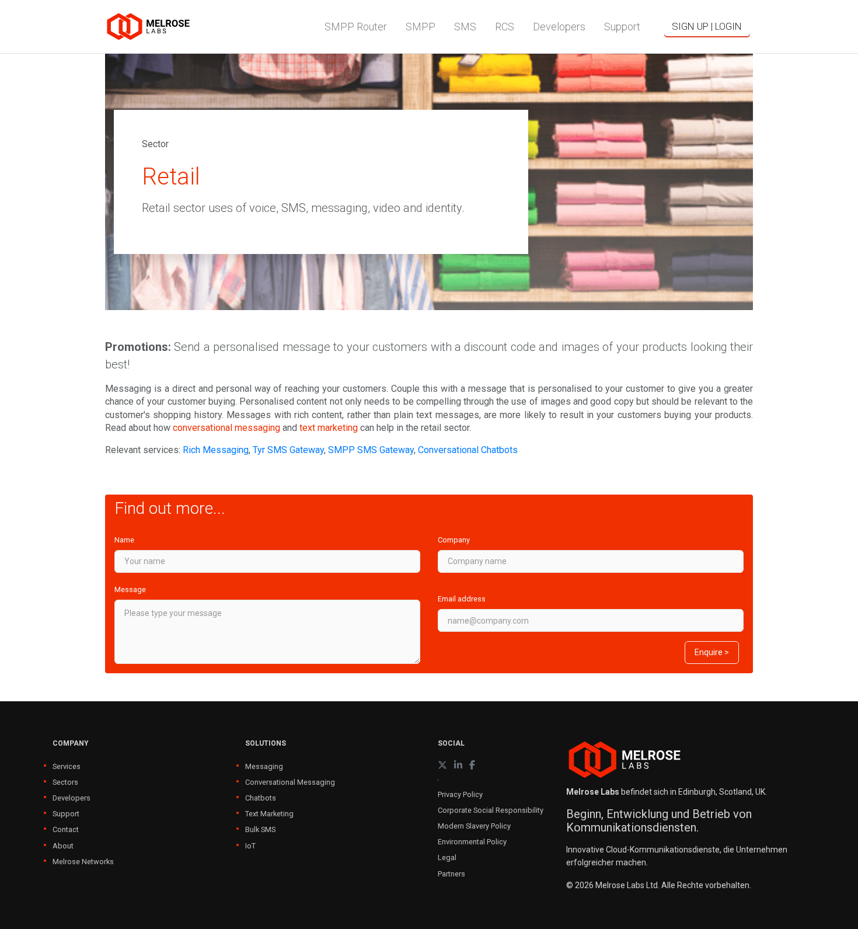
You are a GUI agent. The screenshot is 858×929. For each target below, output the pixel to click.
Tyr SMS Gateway (288, 449)
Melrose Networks (83, 861)
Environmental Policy (472, 841)
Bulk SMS (260, 829)
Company (454, 539)
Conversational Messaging (290, 782)
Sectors (65, 782)
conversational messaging (226, 427)
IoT (250, 845)
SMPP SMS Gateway (371, 449)
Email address (462, 598)
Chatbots (260, 798)
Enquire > (712, 652)
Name (124, 539)
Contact (66, 829)
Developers (71, 798)
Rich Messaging (216, 449)
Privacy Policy (460, 794)
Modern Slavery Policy (474, 826)
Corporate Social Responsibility (490, 810)
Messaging (264, 766)
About (63, 845)
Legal (447, 857)
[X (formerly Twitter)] (442, 765)
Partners (451, 873)
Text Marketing (269, 813)
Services (67, 766)
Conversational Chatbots (468, 449)
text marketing (328, 427)
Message (130, 589)
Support (66, 813)
